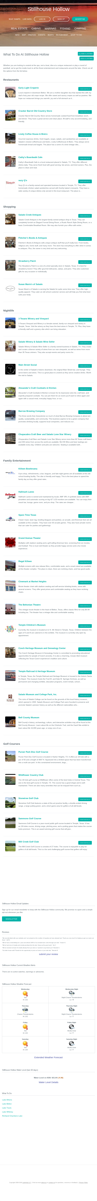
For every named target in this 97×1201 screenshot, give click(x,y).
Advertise (80, 19)
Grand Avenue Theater (29, 538)
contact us (52, 1182)
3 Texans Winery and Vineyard (33, 318)
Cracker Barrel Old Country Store (35, 111)
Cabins (36, 28)
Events (41, 35)
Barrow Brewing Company (31, 411)
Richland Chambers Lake (12, 1116)
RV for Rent (62, 35)
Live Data (27, 19)
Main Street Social (27, 365)
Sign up (61, 19)
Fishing (65, 28)
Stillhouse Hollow (49, 9)
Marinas (50, 28)
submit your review (48, 954)
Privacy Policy (83, 1182)
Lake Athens (7, 1100)
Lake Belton (7, 1104)
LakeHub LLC (26, 1182)
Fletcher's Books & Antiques (32, 238)
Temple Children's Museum (32, 625)
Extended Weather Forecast (48, 1057)
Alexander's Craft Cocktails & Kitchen (37, 388)
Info (17, 35)
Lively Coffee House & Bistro (32, 134)
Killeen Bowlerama (27, 469)
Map (24, 35)
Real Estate (19, 28)
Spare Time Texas (27, 515)
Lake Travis (6, 1108)
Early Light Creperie (28, 88)
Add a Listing (86, 58)
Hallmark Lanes (26, 492)
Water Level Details (48, 1082)
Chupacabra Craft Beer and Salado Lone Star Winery (44, 434)
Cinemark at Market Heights (32, 581)
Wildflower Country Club (30, 775)
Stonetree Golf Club (28, 798)
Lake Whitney (7, 1112)
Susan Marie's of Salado (30, 284)
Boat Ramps (14, 19)
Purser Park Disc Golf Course (33, 752)
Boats (51, 35)
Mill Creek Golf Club (28, 842)
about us (44, 1182)
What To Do (76, 35)
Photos (32, 35)
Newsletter (11, 919)
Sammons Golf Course (29, 818)
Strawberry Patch (27, 261)
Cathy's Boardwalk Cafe (30, 157)
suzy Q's (22, 180)
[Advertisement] (48, 880)
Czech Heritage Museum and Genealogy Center (42, 648)
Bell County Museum (28, 717)
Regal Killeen (25, 561)
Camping (80, 28)
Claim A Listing (86, 54)
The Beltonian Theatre (29, 605)
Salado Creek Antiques (29, 215)
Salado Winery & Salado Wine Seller (36, 342)
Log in (42, 19)
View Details (85, 89)
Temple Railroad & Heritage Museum (36, 671)
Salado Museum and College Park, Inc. (37, 694)
